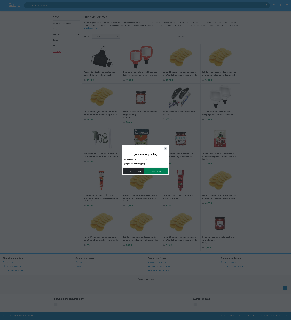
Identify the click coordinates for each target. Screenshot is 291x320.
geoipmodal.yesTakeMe (156, 171)
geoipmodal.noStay (133, 171)
